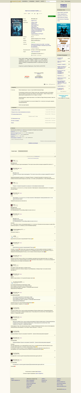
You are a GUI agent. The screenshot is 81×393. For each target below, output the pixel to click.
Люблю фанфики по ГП (18, 229)
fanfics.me (64, 389)
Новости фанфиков (30, 380)
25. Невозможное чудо (15, 118)
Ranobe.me (44, 381)
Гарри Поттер (34, 20)
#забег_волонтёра (64, 12)
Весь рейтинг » (64, 91)
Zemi (14, 160)
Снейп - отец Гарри (45, 44)
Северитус (13, 136)
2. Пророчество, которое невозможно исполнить (20, 112)
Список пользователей (31, 383)
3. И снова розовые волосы (16, 114)
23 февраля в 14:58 (16, 332)
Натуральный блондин (60, 58)
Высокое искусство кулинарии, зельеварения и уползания (61, 72)
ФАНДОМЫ (31, 1)
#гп (67, 15)
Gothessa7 (24, 131)
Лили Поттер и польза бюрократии (61, 78)
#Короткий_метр (60, 17)
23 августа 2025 (15, 230)
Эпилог (12, 122)
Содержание (14, 107)
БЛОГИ (42, 1)
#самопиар (66, 19)
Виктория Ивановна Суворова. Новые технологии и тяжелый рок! (61, 82)
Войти (12, 378)
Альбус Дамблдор (34, 24)
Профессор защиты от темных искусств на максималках (61, 67)
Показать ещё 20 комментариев (33, 158)
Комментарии (29, 384)
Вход (62, 1)
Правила (58, 380)
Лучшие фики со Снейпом (16, 137)
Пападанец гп (13, 134)
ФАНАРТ (37, 1)
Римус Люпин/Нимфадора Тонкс (37, 28)
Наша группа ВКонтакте (61, 386)
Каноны (28, 387)
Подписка (13, 131)
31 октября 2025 (15, 275)
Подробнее (14, 87)
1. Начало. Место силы (15, 109)
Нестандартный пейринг (36, 45)
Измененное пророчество (36, 44)
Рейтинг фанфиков (30, 381)
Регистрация (67, 1)
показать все (37, 156)
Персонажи (29, 386)
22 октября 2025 (15, 256)
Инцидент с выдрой (61, 64)
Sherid (14, 264)
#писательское (60, 19)
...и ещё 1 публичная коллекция (17, 139)
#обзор (66, 17)
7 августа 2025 (15, 161)
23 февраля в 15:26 (16, 338)
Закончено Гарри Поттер (16, 133)
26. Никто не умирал (15, 120)
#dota (58, 20)
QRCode (46, 84)
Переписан (59, 75)
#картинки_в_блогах (61, 15)
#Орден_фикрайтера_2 (62, 14)
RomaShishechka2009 (17, 282)
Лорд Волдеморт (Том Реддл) (37, 33)
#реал (58, 12)
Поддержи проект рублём (63, 96)
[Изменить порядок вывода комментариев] (55, 156)
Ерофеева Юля (25, 134)
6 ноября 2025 (15, 293)
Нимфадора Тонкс (34, 27)
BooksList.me (44, 380)
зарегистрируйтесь (39, 77)
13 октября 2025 (15, 237)
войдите (38, 73)
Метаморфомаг (34, 46)
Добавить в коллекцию (33, 143)
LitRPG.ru (43, 378)
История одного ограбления (60, 89)
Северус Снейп (34, 22)
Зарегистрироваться (15, 380)
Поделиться (52, 84)
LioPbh (14, 236)
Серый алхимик (60, 86)
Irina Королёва (16, 307)
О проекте (59, 378)
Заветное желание (35, 51)
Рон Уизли (33, 32)
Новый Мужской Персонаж (36, 31)
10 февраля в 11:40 (16, 308)
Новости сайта (60, 384)
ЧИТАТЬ (27, 76)
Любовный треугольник (46, 45)
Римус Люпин (34, 26)
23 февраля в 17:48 (16, 354)
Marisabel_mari (34, 18)
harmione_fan (30, 137)
